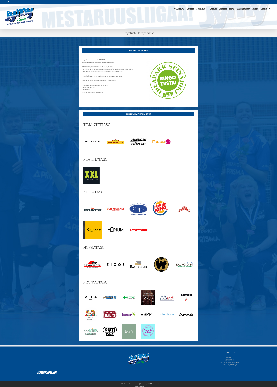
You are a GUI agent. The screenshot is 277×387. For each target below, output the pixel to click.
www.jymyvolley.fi (231, 365)
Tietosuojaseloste (138, 386)
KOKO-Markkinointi (153, 384)
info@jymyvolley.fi (233, 362)
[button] (270, 8)
